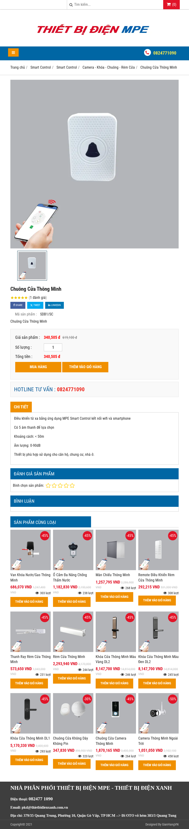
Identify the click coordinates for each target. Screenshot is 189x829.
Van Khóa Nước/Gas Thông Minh (30, 577)
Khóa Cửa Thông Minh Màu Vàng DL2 (116, 659)
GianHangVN (170, 824)
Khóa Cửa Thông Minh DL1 (30, 738)
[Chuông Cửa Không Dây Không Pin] (73, 732)
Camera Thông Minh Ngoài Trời (158, 741)
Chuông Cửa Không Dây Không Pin (70, 741)
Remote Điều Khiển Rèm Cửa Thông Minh (156, 577)
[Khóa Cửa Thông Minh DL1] (30, 732)
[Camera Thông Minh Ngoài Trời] (158, 732)
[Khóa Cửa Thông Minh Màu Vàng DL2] (116, 651)
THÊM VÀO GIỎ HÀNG (85, 367)
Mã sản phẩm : (26, 314)
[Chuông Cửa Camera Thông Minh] (116, 732)
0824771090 (164, 53)
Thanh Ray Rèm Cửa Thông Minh (30, 659)
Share (18, 305)
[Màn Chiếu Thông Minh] (116, 569)
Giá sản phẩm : (27, 337)
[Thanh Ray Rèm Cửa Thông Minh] (30, 651)
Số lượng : (23, 347)
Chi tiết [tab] (21, 406)
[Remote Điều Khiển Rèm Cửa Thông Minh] (158, 569)
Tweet (36, 305)
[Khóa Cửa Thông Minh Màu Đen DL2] (158, 651)
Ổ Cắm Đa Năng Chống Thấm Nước (70, 577)
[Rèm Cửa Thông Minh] (73, 651)
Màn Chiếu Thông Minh (113, 575)
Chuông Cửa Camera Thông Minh (111, 741)
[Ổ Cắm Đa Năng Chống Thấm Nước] (73, 569)
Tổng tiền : (23, 356)
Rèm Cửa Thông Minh (69, 657)
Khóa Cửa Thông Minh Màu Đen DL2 (158, 659)
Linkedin (55, 305)
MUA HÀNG (38, 367)
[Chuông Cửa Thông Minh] (94, 164)
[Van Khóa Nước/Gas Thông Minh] (30, 569)
